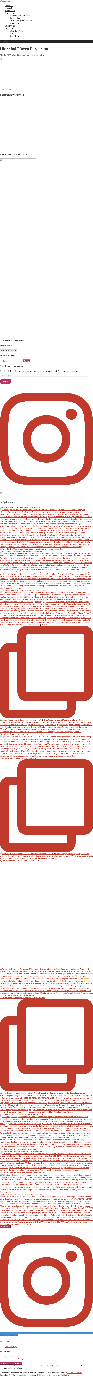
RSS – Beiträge (11, 1346)
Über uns (9, 28)
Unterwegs (10, 25)
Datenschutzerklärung (14, 1359)
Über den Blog (16, 31)
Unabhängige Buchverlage (21, 20)
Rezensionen (10, 13)
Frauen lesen (15, 23)
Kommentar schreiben (35, 55)
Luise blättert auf (18, 55)
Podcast (8, 8)
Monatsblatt (10, 10)
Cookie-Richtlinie (74, 1372)
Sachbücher (15, 18)
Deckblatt (9, 5)
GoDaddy (65, 1375)
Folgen (5, 381)
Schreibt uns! (15, 36)
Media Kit (14, 33)
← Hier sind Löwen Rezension (12, 90)
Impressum (9, 1356)
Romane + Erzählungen (20, 15)
